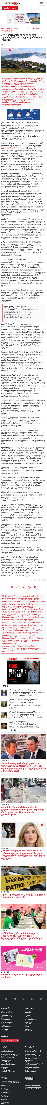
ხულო (27, 1015)
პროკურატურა (7, 30)
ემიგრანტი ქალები (33, 1054)
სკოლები (5, 1096)
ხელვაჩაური (30, 1019)
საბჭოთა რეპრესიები (34, 1064)
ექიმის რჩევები (8, 1071)
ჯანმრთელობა (8, 1026)
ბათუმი (28, 1012)
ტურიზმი (5, 1103)
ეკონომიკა (6, 1092)
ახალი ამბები (7, 1012)
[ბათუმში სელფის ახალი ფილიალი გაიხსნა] (23, 958)
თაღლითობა (36, 28)
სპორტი (5, 1089)
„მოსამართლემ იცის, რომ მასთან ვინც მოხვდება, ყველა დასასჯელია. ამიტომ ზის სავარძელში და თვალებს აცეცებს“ (23, 854)
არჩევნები (6, 1060)
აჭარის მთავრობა (9, 1051)
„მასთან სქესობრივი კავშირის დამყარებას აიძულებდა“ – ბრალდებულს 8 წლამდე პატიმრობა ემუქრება (25, 703)
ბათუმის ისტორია (33, 1067)
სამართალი (6, 1019)
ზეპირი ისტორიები (33, 1051)
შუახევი (28, 1022)
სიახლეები (14, 28)
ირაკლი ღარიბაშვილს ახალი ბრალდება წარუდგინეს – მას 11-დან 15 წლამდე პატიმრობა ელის (26, 693)
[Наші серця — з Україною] (11, 3)
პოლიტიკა (6, 1085)
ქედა (27, 1026)
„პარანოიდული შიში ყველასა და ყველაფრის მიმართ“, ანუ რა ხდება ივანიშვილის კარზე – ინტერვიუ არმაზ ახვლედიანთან (23, 767)
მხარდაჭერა (10, 8)
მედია (4, 1099)
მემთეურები (30, 1071)
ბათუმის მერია (8, 1064)
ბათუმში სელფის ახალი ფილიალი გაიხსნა (21, 976)
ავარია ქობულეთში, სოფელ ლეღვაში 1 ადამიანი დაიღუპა (23, 895)
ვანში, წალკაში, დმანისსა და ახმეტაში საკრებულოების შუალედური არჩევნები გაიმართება (22, 936)
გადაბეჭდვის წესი (38, 580)
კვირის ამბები (7, 1015)
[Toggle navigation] (41, 3)
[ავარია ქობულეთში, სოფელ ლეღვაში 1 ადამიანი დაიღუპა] (23, 878)
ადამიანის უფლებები (11, 1082)
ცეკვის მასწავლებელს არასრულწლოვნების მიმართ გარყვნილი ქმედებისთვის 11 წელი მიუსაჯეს (25, 725)
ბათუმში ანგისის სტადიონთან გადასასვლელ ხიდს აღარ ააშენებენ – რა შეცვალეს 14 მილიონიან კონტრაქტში (23, 811)
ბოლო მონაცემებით (10, 148)
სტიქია (4, 1067)
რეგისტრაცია (25, 173)
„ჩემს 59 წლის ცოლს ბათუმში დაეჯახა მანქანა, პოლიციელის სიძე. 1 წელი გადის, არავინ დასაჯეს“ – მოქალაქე (26, 714)
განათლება (6, 1022)
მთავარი (5, 28)
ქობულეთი (30, 1029)
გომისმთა (25, 28)
